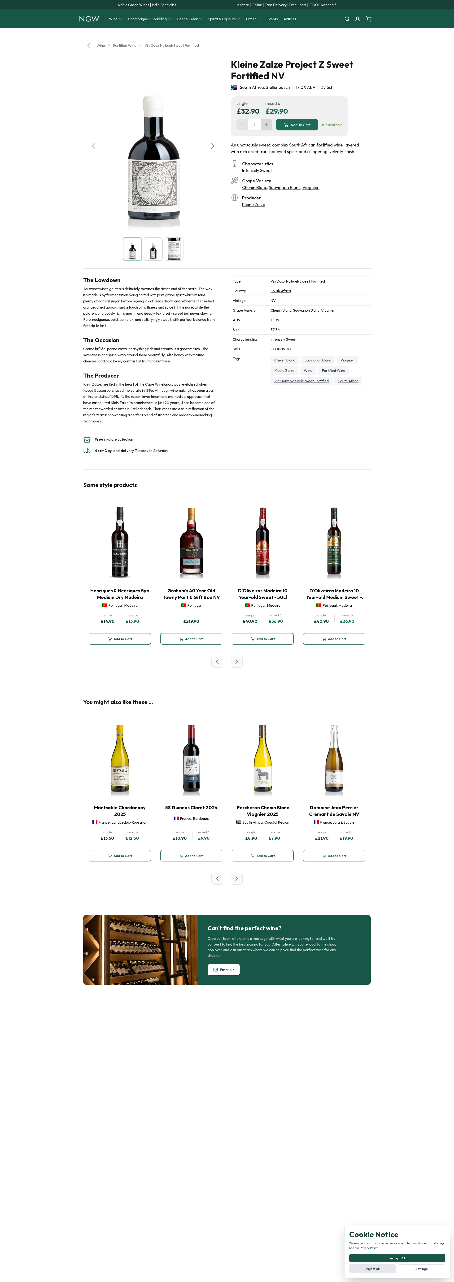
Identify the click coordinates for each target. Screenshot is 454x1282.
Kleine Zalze (253, 204)
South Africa (281, 290)
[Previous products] (217, 662)
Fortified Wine (124, 45)
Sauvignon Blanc (285, 187)
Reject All (373, 1269)
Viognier (310, 187)
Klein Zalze (92, 384)
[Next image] (212, 146)
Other (251, 19)
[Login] (357, 19)
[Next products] (237, 662)
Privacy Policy (368, 1248)
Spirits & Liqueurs (222, 19)
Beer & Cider (187, 19)
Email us (227, 969)
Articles (290, 19)
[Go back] (89, 45)
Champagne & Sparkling (147, 19)
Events (272, 19)
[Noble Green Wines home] (89, 19)
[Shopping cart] (369, 19)
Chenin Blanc (254, 187)
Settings (421, 1269)
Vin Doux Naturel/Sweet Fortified (171, 45)
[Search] (347, 19)
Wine (113, 19)
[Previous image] (93, 146)
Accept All (397, 1258)
